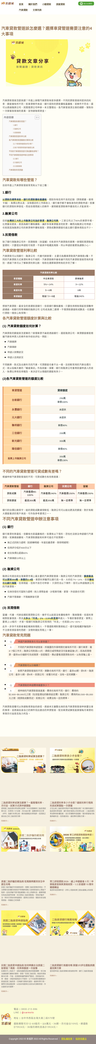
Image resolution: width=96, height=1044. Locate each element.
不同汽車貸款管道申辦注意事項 (21, 155)
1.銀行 (15, 125)
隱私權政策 (66, 1039)
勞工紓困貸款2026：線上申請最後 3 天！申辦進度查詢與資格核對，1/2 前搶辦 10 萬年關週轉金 (72, 884)
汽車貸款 (23, 10)
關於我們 (32, 4)
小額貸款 (46, 4)
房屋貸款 (60, 4)
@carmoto (28, 1012)
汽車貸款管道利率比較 (17, 136)
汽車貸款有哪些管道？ (17, 121)
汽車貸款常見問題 (16, 170)
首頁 (21, 4)
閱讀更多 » (4, 821)
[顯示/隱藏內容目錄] (36, 117)
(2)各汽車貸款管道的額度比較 (23, 147)
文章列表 (37, 10)
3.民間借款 (17, 133)
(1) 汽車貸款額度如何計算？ (23, 144)
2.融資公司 (17, 129)
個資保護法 (81, 1039)
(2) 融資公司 (17, 162)
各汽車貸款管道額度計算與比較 (21, 140)
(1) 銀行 (16, 159)
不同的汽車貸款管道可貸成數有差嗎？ (24, 151)
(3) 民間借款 (17, 166)
